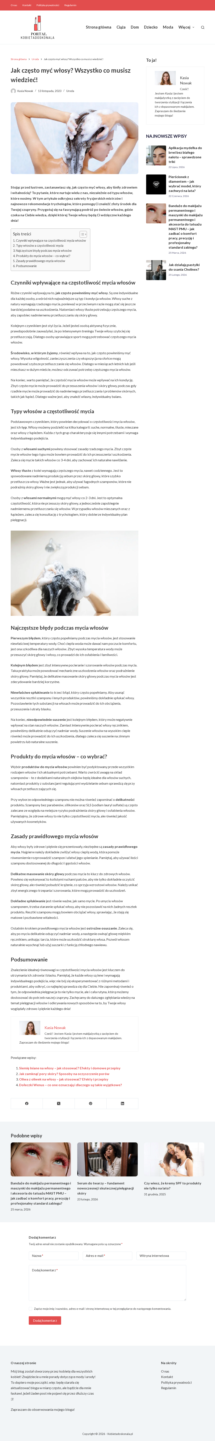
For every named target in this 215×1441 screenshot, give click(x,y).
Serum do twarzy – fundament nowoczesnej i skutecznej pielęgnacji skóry (105, 1188)
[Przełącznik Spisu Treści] (81, 234)
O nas (14, 5)
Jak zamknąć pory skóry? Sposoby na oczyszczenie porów (64, 1074)
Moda (168, 27)
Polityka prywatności (48, 5)
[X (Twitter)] (59, 1103)
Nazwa (37, 1255)
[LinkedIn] (123, 1103)
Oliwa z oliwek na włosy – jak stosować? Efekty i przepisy (63, 1079)
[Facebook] (27, 1103)
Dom (135, 27)
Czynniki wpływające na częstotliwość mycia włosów (51, 240)
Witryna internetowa (154, 1255)
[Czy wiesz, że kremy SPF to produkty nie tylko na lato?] (174, 1159)
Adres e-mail (95, 1255)
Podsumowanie (26, 266)
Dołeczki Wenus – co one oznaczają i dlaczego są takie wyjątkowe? (70, 1085)
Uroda (70, 91)
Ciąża (121, 27)
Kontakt (26, 5)
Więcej (184, 27)
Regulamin (70, 5)
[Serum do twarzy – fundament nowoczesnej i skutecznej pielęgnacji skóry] (107, 1159)
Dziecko (151, 27)
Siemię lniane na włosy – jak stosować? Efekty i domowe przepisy (70, 1068)
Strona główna (98, 27)
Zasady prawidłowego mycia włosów (40, 261)
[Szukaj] (202, 27)
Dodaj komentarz (45, 1270)
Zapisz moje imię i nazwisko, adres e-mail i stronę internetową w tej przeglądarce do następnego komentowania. (102, 1308)
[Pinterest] (91, 1103)
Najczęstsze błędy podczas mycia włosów (44, 250)
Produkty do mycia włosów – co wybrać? (43, 256)
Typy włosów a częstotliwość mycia (39, 245)
